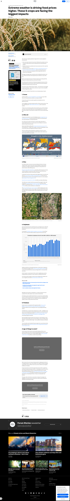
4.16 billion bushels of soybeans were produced (34, 231)
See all (60, 433)
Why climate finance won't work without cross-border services (27, 469)
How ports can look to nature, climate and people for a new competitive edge (54, 469)
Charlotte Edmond (11, 53)
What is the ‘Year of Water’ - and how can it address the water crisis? (41, 469)
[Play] (23, 54)
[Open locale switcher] (1, 499)
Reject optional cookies (63, 494)
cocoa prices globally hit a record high (34, 96)
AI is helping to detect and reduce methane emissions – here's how (18, 453)
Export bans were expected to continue (28, 180)
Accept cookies (35, 388)
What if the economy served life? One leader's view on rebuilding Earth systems (14, 469)
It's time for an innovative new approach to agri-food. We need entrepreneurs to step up (33, 286)
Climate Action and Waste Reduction (15, 5)
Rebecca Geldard (11, 55)
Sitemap (35, 497)
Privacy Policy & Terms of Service (35, 495)
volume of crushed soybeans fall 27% (39, 268)
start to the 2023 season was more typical (30, 187)
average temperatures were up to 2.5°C (40, 126)
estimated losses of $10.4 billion (37, 277)
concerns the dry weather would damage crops (33, 175)
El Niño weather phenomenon (34, 104)
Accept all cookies (63, 496)
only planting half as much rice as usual (33, 183)
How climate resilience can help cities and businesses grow (48, 453)
